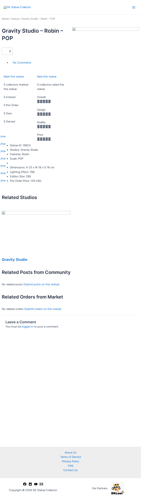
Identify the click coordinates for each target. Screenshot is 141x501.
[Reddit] (30, 484)
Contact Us (70, 470)
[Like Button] (5, 51)
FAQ (70, 465)
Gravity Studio (14, 259)
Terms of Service (70, 457)
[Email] (41, 484)
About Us (70, 452)
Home (5, 18)
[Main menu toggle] (133, 7)
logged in (27, 326)
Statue (15, 18)
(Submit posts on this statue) (41, 284)
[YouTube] (35, 484)
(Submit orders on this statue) (42, 309)
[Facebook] (24, 484)
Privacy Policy (70, 461)
